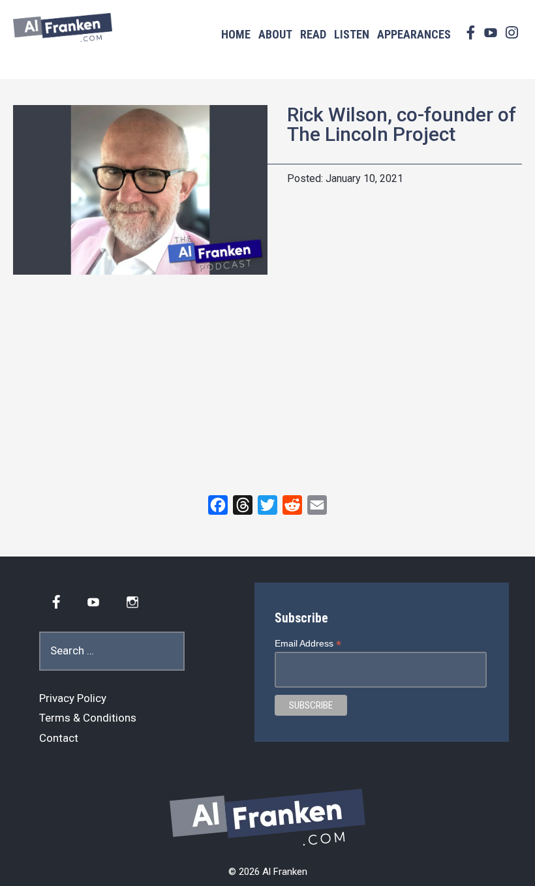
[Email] (317, 505)
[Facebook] (218, 505)
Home (236, 34)
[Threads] (242, 505)
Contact (58, 737)
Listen (351, 34)
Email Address (308, 643)
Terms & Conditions (87, 717)
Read (313, 34)
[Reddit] (292, 505)
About (275, 34)
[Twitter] (267, 505)
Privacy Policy (72, 698)
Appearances (414, 34)
